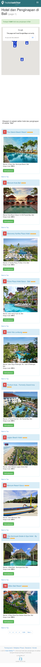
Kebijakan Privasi (19, 648)
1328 (23, 632)
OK (32, 37)
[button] (14, 46)
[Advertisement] (20, 95)
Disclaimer (28, 648)
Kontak (35, 648)
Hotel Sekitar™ (9, 651)
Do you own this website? (12, 37)
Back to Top (5, 177)
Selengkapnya (8, 171)
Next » (29, 632)
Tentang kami (8, 648)
